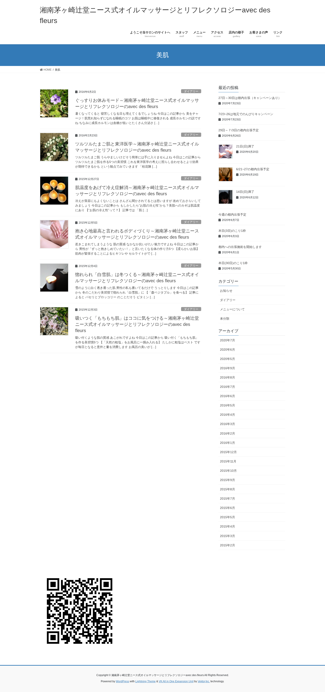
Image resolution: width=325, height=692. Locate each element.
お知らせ (226, 290)
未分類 (224, 318)
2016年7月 (227, 387)
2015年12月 (228, 452)
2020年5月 (227, 359)
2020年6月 (227, 349)
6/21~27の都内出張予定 (252, 169)
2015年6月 (227, 508)
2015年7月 (227, 498)
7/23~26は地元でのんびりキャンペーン (245, 114)
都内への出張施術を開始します (240, 247)
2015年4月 (227, 526)
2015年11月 (228, 461)
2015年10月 (228, 470)
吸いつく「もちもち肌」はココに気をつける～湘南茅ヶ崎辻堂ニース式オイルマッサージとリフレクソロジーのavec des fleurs (137, 324)
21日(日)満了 (245, 146)
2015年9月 (227, 480)
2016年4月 (227, 414)
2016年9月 (227, 368)
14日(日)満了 (245, 191)
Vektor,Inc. (204, 681)
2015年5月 (227, 517)
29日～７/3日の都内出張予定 (238, 130)
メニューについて (232, 309)
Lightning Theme (145, 681)
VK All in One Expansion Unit (176, 681)
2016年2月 (227, 433)
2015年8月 (227, 489)
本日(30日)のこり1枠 (233, 263)
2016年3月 (227, 424)
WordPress (122, 681)
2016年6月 (227, 396)
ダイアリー (191, 91)
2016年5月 (227, 405)
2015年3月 (227, 536)
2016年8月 (227, 377)
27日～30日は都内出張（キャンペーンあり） (249, 98)
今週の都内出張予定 (232, 214)
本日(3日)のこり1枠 (232, 230)
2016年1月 (227, 443)
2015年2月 (227, 545)
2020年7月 (227, 340)
